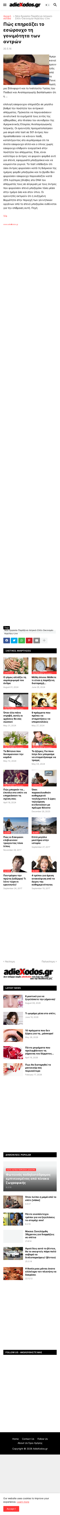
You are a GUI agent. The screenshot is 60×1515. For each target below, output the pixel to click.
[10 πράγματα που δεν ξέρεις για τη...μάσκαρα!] (13, 1035)
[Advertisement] (30, 269)
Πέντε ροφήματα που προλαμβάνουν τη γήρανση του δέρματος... (39, 1050)
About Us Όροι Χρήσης (30, 1443)
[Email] (36, 640)
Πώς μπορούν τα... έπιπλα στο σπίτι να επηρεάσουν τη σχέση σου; (15, 794)
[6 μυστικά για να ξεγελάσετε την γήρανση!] (13, 1001)
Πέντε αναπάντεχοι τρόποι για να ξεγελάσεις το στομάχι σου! (40, 1217)
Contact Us (28, 1438)
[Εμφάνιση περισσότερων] (44, 640)
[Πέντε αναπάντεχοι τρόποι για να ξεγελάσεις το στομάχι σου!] (13, 1219)
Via (5, 215)
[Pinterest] (29, 640)
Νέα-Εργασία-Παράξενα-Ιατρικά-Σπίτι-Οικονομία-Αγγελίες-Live (34, 17)
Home (15, 1438)
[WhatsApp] (21, 640)
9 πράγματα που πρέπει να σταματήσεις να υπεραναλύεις (41, 717)
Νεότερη (10, 961)
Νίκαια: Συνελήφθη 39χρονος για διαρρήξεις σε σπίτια (39, 1234)
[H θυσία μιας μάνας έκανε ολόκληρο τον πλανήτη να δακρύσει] (13, 1273)
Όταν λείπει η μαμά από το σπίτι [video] (40, 1198)
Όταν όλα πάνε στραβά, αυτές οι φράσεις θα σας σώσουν (13, 717)
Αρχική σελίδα (7, 17)
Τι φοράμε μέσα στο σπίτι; (40, 1013)
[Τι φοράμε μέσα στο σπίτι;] (13, 1018)
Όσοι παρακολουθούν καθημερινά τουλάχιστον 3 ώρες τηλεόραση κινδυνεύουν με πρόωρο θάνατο (44, 798)
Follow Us (43, 1438)
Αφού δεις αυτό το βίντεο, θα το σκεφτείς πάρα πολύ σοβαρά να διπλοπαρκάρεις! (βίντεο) (40, 1253)
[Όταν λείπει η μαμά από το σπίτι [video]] (13, 1201)
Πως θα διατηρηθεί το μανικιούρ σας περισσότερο (38, 1067)
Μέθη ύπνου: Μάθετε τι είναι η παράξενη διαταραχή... (44, 680)
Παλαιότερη (48, 961)
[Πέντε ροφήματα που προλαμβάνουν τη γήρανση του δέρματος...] (13, 1052)
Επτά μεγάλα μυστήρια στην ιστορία (40, 840)
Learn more (23, 1501)
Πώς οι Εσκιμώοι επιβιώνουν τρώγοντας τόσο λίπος (13, 842)
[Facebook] (6, 640)
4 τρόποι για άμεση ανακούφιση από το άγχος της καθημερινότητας (43, 880)
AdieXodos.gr (40, 1448)
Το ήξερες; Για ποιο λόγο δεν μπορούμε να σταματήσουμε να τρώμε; (44, 756)
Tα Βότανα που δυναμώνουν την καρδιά (13, 754)
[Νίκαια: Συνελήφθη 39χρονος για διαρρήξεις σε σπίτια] (13, 1236)
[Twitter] (14, 640)
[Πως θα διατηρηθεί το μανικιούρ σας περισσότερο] (13, 1069)
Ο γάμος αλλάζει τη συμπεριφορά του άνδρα (14, 680)
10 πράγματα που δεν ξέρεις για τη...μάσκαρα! (39, 1032)
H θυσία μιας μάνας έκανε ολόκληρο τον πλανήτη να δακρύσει (40, 1271)
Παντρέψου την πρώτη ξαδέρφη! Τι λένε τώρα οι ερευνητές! (14, 880)
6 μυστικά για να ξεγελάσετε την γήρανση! (40, 998)
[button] (4, 5)
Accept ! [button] (11, 1508)
